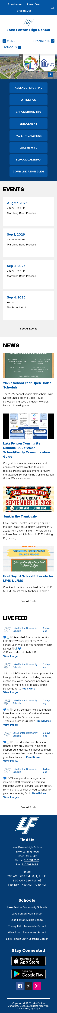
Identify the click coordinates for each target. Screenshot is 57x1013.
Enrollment (15, 4)
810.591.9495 (30, 864)
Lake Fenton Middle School (27, 919)
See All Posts (28, 601)
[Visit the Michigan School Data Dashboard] (47, 62)
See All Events (28, 328)
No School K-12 (17, 307)
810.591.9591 (31, 860)
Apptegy (35, 1008)
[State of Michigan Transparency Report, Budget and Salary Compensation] (31, 62)
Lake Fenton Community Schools (27, 907)
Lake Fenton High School (27, 913)
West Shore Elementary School (27, 932)
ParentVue (33, 4)
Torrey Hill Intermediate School (27, 926)
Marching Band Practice (22, 213)
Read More (28, 688)
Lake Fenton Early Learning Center (27, 938)
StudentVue (24, 10)
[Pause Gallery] (50, 74)
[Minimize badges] (21, 56)
